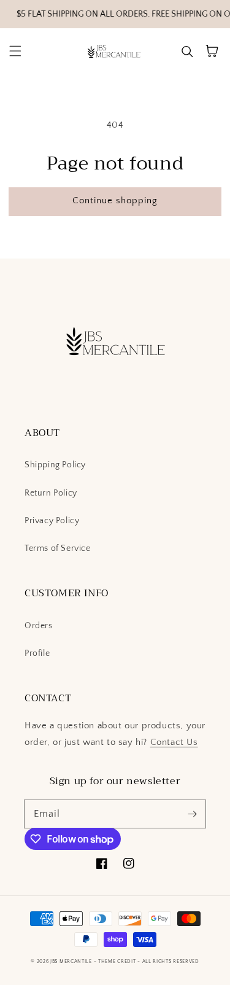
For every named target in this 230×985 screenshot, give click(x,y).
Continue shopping (115, 200)
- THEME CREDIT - (118, 961)
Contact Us (174, 742)
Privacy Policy (52, 521)
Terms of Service (58, 548)
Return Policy (51, 493)
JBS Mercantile (71, 961)
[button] (15, 50)
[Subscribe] (191, 813)
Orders (39, 626)
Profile (37, 653)
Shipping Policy (55, 465)
